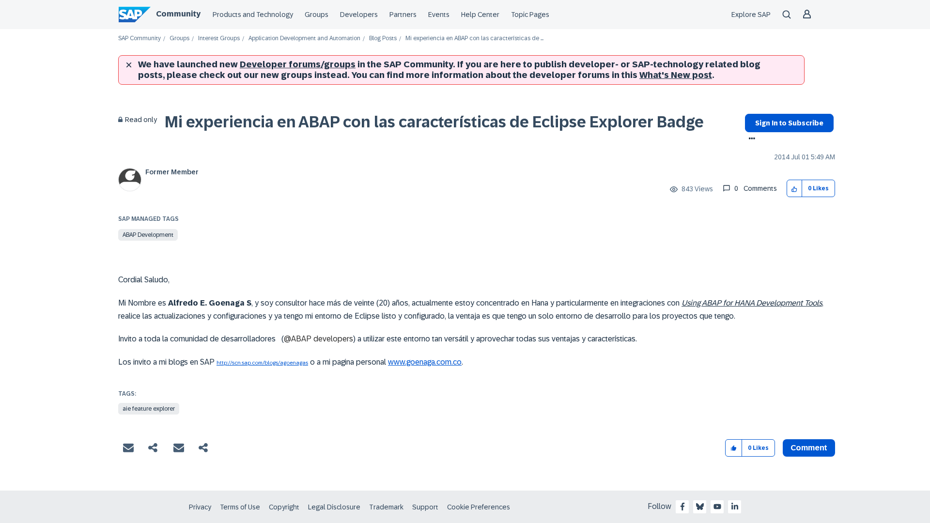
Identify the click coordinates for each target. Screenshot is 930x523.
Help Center (480, 14)
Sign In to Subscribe (789, 123)
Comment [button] (808, 448)
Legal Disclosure (334, 507)
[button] (794, 188)
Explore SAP (751, 14)
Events (439, 14)
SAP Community (139, 38)
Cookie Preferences (478, 507)
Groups (316, 14)
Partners (403, 14)
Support (425, 507)
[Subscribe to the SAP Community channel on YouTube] (717, 506)
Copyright (284, 507)
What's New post (675, 75)
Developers (359, 14)
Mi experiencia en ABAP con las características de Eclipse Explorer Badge (434, 122)
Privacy (200, 507)
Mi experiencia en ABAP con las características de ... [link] (474, 38)
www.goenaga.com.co (425, 362)
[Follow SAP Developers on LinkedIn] (735, 506)
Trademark (386, 507)
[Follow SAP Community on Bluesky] (700, 506)
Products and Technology (253, 14)
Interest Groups (219, 38)
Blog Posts (383, 38)
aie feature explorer (149, 408)
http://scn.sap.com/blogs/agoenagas (262, 363)
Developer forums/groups (298, 64)
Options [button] (750, 139)
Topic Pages (530, 14)
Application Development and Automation (304, 38)
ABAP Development (148, 234)
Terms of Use (240, 507)
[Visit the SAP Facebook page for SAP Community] (682, 506)
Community (178, 14)
